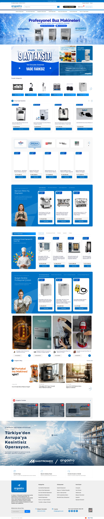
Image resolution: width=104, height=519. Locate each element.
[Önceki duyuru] (38, 1)
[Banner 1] (52, 29)
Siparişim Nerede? (80, 499)
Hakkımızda (78, 492)
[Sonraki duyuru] (65, 1)
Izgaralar (65, 233)
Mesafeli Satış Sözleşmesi (63, 497)
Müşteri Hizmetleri (80, 495)
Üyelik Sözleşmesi (61, 487)
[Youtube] (74, 511)
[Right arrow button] (88, 143)
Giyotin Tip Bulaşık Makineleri (69, 274)
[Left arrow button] (88, 145)
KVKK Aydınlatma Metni (62, 495)
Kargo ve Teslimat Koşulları (63, 490)
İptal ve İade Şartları (61, 492)
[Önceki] (89, 101)
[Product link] (21, 113)
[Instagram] (72, 511)
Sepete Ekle (46, 221)
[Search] (58, 7)
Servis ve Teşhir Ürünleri (84, 11)
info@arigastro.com (58, 511)
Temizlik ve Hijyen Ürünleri (44, 502)
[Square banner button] (62, 60)
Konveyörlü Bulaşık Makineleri (83, 274)
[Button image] (69, 7)
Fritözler (59, 233)
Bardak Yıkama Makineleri (56, 274)
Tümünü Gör (90, 360)
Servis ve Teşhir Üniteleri (44, 499)
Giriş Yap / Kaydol (89, 6)
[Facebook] (69, 511)
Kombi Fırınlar (41, 233)
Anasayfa (78, 487)
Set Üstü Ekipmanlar (73, 11)
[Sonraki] (90, 88)
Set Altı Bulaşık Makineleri (44, 274)
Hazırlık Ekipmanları (52, 11)
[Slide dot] (88, 400)
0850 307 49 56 (41, 511)
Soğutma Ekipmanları (19, 11)
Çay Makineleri (72, 187)
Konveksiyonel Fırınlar (50, 233)
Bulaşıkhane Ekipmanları (41, 11)
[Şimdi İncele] (35, 61)
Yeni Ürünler (78, 490)
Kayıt (27, 511)
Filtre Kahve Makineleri (52, 187)
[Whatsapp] (77, 511)
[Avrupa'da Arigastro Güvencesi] (52, 443)
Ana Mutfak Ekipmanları (30, 11)
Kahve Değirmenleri (63, 187)
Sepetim (78, 497)
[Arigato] (16, 7)
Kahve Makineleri (42, 187)
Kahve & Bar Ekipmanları (62, 11)
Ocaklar (70, 233)
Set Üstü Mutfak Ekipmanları (45, 492)
